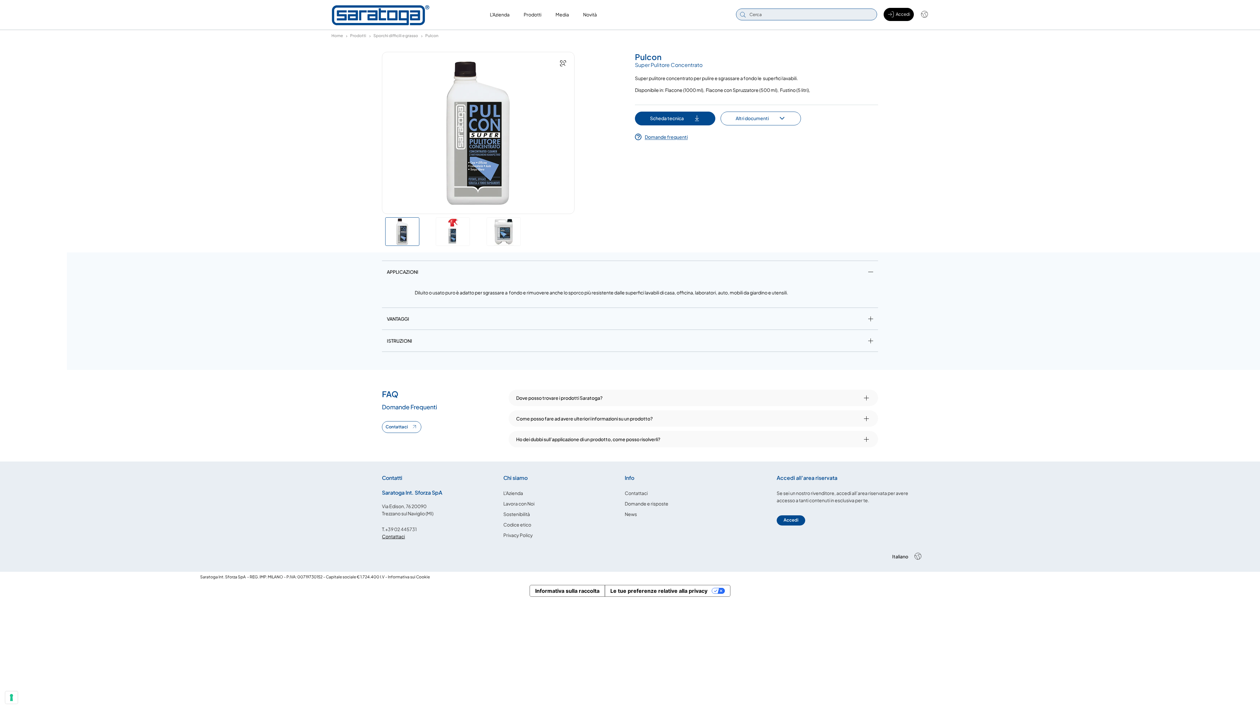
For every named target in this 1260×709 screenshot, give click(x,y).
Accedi (791, 520)
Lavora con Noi (519, 503)
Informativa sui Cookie (409, 576)
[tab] (630, 273)
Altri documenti (752, 118)
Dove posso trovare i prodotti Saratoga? (559, 398)
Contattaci (397, 426)
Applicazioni (402, 272)
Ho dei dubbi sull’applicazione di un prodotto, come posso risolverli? (588, 439)
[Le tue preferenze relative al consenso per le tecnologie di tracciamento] (11, 697)
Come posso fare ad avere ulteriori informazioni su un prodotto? (584, 418)
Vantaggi (398, 319)
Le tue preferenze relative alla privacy (658, 591)
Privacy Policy (518, 535)
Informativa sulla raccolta (567, 591)
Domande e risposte (646, 503)
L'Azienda (513, 493)
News (631, 514)
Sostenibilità (516, 514)
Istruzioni (399, 341)
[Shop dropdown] (921, 14)
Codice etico (517, 524)
